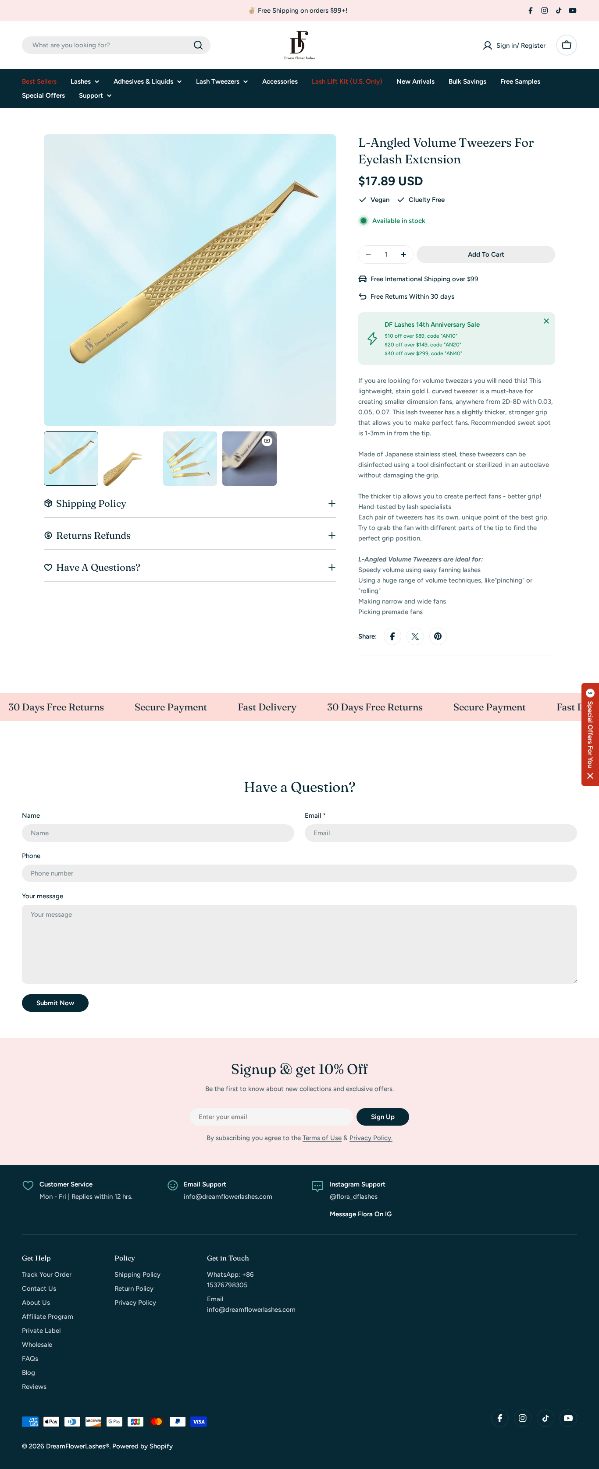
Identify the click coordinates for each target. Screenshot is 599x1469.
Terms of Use (322, 1138)
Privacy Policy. (370, 1138)
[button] (590, 734)
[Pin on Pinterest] (438, 636)
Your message (42, 896)
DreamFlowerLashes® (77, 1446)
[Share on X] (415, 636)
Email (315, 815)
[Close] (546, 321)
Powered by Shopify (142, 1446)
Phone (31, 856)
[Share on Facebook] (392, 636)
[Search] (198, 45)
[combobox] (116, 45)
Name (31, 815)
